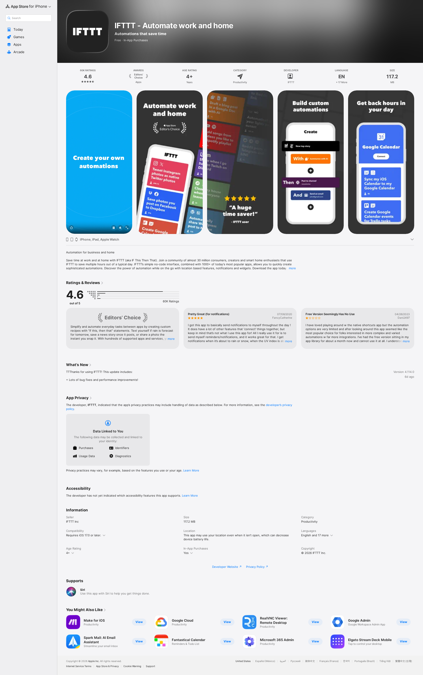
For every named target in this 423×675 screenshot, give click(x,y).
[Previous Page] (62, 162)
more (292, 268)
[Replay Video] (71, 228)
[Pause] (113, 228)
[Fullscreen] (127, 228)
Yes (186, 553)
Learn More (191, 470)
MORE (171, 338)
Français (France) (329, 661)
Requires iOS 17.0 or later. (83, 535)
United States (243, 661)
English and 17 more (315, 535)
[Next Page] (419, 162)
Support (150, 666)
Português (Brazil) (364, 661)
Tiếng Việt (385, 661)
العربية (283, 661)
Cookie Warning (132, 666)
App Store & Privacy (107, 666)
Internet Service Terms (78, 666)
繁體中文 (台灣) (403, 661)
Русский (296, 661)
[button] (28, 29)
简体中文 (310, 661)
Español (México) (265, 661)
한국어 (346, 661)
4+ (68, 553)
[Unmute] (120, 228)
